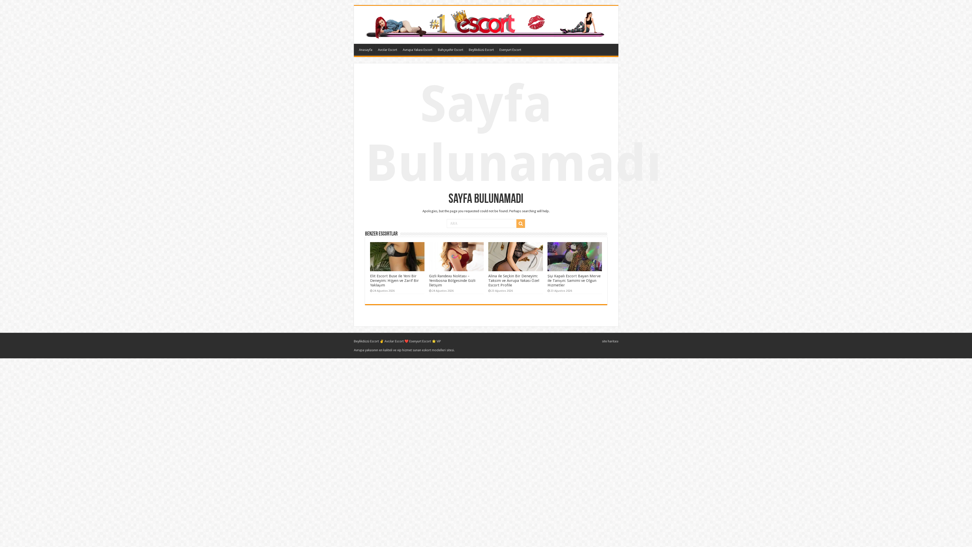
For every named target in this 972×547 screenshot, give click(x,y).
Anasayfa (365, 50)
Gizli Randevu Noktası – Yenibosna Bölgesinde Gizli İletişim (452, 280)
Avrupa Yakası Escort (417, 50)
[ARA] (520, 223)
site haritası (610, 341)
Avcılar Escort (387, 50)
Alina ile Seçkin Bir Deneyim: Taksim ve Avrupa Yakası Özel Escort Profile (513, 280)
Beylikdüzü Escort (481, 50)
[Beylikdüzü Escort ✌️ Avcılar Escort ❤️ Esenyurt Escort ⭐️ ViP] (486, 24)
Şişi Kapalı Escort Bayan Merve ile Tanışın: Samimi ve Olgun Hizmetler (574, 280)
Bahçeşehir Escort (450, 50)
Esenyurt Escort (510, 50)
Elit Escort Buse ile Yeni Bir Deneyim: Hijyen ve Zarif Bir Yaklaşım (394, 280)
